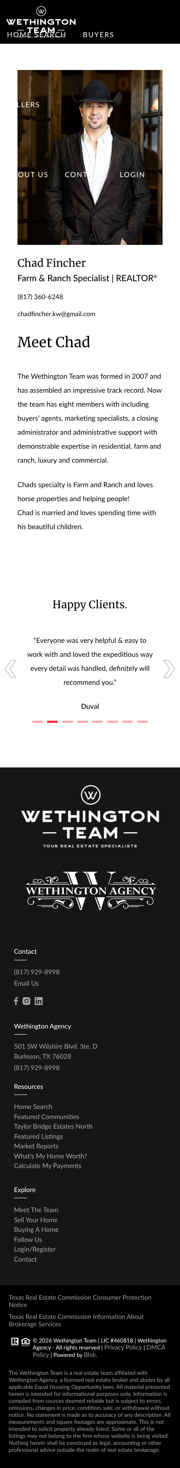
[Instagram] (26, 1001)
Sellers (23, 105)
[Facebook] (16, 1001)
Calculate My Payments (47, 1166)
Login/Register (35, 1249)
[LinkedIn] (38, 1001)
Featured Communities (46, 1117)
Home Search (33, 1107)
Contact (84, 175)
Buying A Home (36, 1230)
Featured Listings (38, 1136)
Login (132, 175)
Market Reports (36, 1146)
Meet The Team (36, 1210)
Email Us (26, 983)
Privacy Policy (123, 1347)
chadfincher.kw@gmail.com (56, 314)
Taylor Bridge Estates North (53, 1126)
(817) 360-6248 (40, 297)
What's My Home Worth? (50, 1156)
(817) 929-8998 (36, 972)
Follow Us (28, 1240)
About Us (27, 175)
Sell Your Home (36, 1220)
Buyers (98, 35)
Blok (90, 1355)
